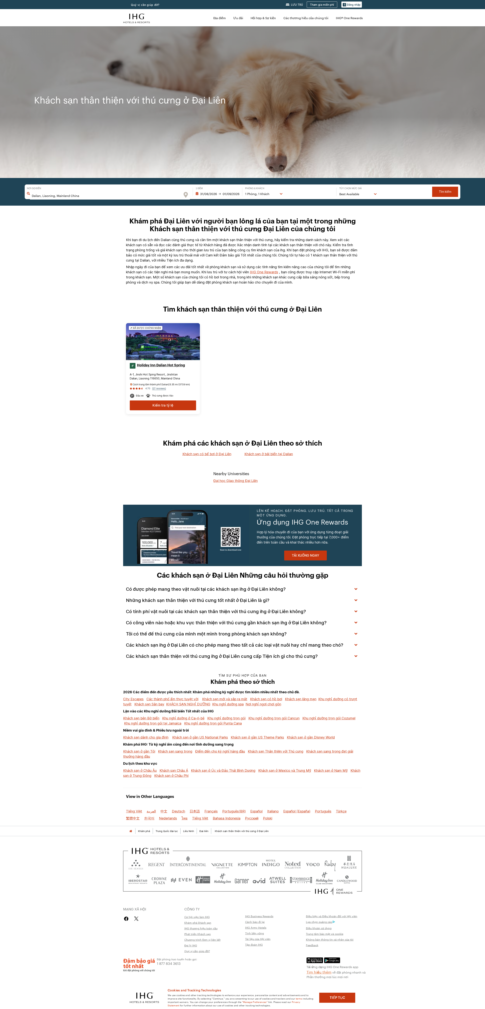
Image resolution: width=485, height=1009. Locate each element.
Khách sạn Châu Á (174, 770)
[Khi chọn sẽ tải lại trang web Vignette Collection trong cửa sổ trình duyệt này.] (222, 864)
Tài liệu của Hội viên (258, 939)
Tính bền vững (254, 933)
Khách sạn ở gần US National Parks (200, 737)
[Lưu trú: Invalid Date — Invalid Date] (217, 194)
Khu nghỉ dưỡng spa (228, 704)
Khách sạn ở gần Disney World (311, 737)
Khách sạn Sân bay (149, 704)
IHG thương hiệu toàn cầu (200, 928)
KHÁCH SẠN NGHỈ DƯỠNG (188, 704)
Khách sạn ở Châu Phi (171, 776)
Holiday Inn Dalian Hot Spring (161, 365)
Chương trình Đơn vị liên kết (202, 940)
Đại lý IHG (190, 945)
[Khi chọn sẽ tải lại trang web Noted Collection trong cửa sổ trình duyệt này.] (293, 864)
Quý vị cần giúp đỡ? (197, 951)
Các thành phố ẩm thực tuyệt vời (172, 699)
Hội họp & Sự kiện (263, 18)
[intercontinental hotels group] (136, 18)
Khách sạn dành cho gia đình (145, 737)
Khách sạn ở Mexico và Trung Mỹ (284, 770)
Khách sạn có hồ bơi (266, 699)
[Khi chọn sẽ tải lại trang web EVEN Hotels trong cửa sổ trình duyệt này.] (181, 880)
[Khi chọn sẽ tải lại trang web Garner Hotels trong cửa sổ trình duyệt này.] (242, 880)
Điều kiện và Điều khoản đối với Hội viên (331, 916)
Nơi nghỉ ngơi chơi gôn (263, 704)
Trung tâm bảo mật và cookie (324, 934)
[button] (351, 5)
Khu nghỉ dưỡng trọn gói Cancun (274, 718)
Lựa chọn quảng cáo (319, 922)
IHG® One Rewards (349, 18)
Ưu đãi (238, 18)
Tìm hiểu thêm (319, 971)
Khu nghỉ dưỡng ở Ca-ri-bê (183, 718)
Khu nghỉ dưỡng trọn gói (226, 718)
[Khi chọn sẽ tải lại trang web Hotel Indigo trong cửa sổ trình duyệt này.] (271, 864)
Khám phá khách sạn (197, 922)
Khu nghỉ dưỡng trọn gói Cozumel (328, 718)
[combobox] (106, 196)
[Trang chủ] (130, 831)
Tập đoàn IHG (254, 944)
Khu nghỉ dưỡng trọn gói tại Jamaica (152, 723)
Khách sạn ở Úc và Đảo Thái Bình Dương (223, 770)
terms (299, 998)
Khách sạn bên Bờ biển (141, 718)
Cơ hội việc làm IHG (197, 917)
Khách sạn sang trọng (175, 751)
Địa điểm (219, 18)
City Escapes (133, 699)
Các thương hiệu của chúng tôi (305, 18)
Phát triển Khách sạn (197, 934)
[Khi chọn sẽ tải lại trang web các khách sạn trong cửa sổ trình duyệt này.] (156, 864)
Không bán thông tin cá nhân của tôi (330, 939)
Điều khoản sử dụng (319, 928)
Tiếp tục (337, 997)
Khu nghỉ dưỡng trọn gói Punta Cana (213, 723)
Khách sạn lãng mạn (300, 699)
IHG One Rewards (264, 272)
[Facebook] (127, 918)
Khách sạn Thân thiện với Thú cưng (275, 751)
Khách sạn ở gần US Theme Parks (257, 737)
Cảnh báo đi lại (255, 922)
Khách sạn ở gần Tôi (139, 751)
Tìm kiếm (445, 191)
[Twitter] (136, 918)
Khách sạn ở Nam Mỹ (331, 770)
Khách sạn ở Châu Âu (140, 770)
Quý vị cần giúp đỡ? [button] (145, 4)
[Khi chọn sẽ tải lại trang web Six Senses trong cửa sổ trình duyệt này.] (136, 864)
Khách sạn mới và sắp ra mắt (224, 699)
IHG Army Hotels (255, 927)
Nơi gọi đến (34, 188)
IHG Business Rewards (259, 916)
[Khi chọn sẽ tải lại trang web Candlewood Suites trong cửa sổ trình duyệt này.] (347, 880)
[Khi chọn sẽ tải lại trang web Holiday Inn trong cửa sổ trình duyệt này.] (222, 880)
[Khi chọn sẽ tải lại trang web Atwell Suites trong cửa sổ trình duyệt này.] (277, 880)
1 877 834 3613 (169, 963)
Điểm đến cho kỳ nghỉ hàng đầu (220, 751)
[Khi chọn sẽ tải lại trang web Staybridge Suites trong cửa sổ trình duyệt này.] (301, 880)
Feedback (312, 945)
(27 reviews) (159, 388)
